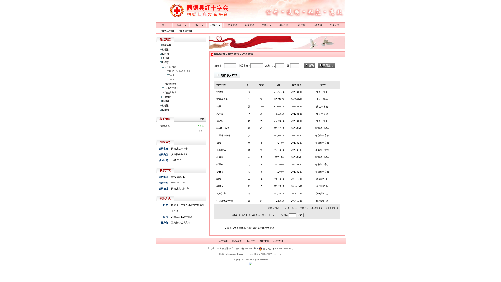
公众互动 (334, 25)
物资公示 (215, 25)
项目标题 (165, 126)
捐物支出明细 (185, 30)
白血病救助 (170, 92)
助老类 (165, 109)
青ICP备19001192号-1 (247, 248)
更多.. (201, 131)
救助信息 (249, 25)
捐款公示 (198, 25)
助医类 (165, 62)
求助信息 (232, 25)
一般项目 (167, 97)
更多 (202, 119)
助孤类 (165, 105)
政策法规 (300, 25)
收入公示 (247, 54)
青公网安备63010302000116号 (278, 248)
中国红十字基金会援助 (178, 71)
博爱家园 (167, 45)
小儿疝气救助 (172, 88)
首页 (164, 25)
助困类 (165, 49)
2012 (171, 75)
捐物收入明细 (167, 30)
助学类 (165, 53)
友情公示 (266, 25)
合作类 (165, 58)
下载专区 (317, 25)
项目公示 (181, 25)
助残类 (165, 101)
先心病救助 (170, 66)
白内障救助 (170, 84)
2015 (171, 79)
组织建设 (283, 25)
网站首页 (219, 54)
